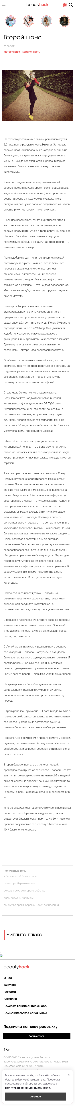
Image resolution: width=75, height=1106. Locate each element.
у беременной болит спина (20, 876)
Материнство (12, 52)
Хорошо (35, 1096)
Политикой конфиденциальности (27, 1087)
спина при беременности (19, 884)
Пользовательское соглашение (25, 1013)
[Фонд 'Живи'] (65, 5)
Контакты (10, 985)
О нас (8, 978)
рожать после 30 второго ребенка (24, 891)
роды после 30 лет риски (18, 898)
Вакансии (10, 999)
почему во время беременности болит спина (31, 905)
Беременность (31, 52)
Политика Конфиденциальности (25, 1006)
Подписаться (36, 1036)
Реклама (10, 992)
